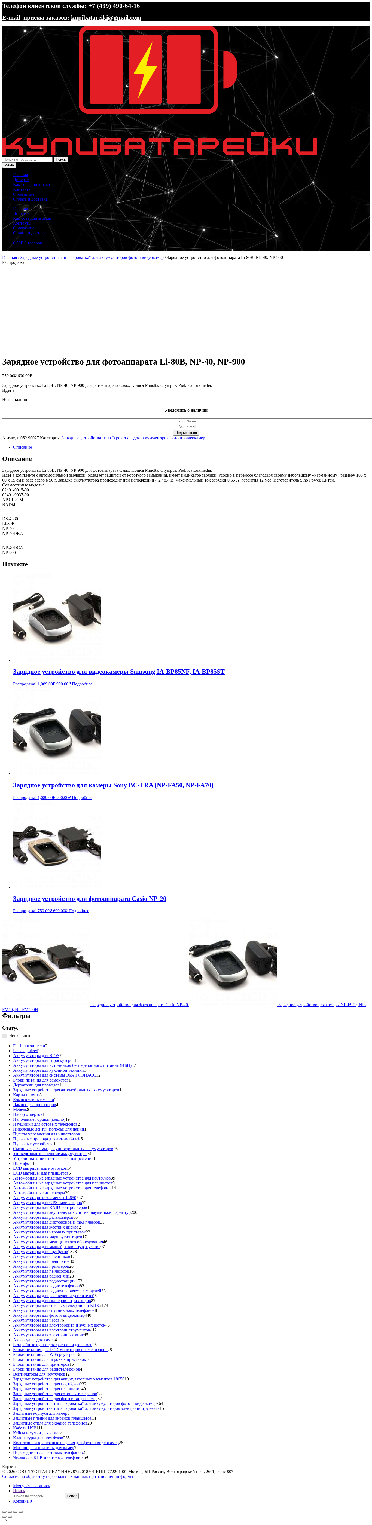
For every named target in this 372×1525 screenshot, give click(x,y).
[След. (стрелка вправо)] (10, 1517)
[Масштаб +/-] (4, 1512)
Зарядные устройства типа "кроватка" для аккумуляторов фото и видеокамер (92, 257)
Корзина (22, 1501)
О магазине (23, 194)
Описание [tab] (22, 447)
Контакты (22, 189)
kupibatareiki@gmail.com (106, 17)
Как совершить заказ (32, 184)
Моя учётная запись (31, 1485)
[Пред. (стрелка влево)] (4, 1517)
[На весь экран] (10, 1512)
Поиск (61, 159)
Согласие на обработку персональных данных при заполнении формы (67, 1476)
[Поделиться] (15, 1512)
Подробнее (82, 684)
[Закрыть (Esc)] (21, 1512)
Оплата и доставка (30, 199)
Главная (20, 174)
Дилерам (21, 179)
